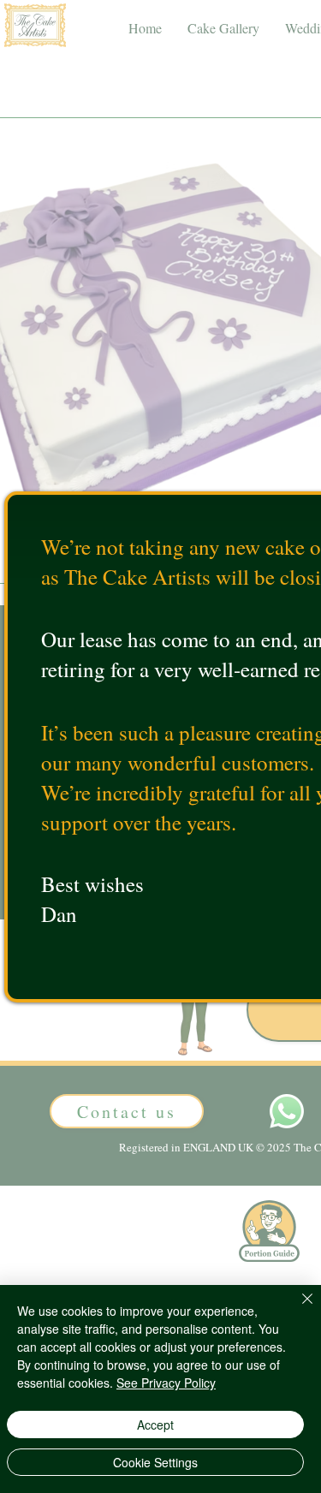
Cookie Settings (155, 1462)
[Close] (297, 1308)
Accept (155, 1424)
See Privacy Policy (166, 1382)
